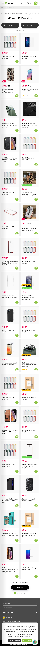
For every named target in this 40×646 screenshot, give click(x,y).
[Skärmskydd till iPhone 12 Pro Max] (29, 42)
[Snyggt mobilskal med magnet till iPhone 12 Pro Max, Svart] (29, 109)
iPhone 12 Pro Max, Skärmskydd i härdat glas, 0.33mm (28, 297)
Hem (2, 14)
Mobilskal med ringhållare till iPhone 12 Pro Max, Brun (10, 431)
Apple (31, 14)
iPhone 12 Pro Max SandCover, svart (8, 331)
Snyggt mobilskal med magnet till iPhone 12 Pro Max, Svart (29, 125)
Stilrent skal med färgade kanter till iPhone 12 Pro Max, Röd (10, 263)
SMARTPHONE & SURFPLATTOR (13, 14)
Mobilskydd (26, 14)
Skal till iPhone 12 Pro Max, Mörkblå (8, 465)
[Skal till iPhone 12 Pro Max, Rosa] (29, 315)
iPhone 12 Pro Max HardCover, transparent (9, 296)
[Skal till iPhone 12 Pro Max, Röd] (10, 212)
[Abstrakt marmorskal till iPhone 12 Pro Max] (29, 484)
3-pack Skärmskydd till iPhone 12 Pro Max (9, 364)
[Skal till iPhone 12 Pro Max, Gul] (29, 247)
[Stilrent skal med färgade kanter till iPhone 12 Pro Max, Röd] (10, 247)
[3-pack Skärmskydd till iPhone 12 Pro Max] (10, 348)
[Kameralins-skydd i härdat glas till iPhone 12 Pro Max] (10, 109)
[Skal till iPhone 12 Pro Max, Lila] (10, 383)
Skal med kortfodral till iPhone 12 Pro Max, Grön (10, 534)
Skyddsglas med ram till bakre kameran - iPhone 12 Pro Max (29, 364)
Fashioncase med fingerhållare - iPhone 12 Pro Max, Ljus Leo (9, 90)
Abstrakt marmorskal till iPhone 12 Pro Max (28, 500)
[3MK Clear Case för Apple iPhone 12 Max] (29, 553)
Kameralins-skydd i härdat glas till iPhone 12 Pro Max (9, 125)
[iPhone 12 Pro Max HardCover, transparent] (10, 281)
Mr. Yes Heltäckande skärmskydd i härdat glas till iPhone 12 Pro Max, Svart (10, 570)
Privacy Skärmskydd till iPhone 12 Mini (28, 398)
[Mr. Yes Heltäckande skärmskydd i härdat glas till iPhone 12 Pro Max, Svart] (10, 553)
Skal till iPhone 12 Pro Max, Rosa (28, 331)
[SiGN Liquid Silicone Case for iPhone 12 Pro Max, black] (10, 484)
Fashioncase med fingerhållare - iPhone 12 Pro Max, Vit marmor (28, 228)
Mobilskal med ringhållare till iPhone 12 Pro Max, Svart (10, 159)
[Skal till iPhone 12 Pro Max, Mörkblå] (10, 450)
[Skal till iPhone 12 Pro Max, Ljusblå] (29, 143)
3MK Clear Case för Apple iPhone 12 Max (29, 568)
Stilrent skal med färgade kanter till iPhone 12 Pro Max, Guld (29, 466)
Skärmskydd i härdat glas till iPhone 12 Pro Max (29, 90)
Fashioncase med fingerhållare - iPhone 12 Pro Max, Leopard (28, 194)
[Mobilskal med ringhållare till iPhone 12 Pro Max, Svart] (10, 143)
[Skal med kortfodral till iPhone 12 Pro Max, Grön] (10, 519)
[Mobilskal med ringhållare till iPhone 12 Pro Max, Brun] (10, 415)
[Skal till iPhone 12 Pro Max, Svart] (10, 178)
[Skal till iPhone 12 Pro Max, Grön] (10, 42)
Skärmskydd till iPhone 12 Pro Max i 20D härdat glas (29, 535)
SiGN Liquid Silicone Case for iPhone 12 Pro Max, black (10, 500)
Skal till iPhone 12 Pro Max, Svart (8, 193)
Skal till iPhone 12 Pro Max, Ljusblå (28, 159)
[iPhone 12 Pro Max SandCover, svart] (10, 315)
